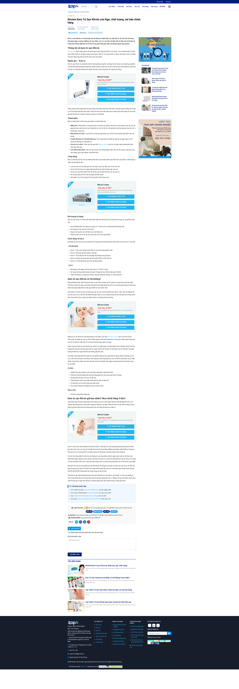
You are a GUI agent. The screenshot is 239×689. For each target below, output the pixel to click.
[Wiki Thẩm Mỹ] (155, 643)
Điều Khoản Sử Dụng (137, 629)
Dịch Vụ (137, 6)
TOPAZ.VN (83, 666)
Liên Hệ (98, 627)
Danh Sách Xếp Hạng (119, 638)
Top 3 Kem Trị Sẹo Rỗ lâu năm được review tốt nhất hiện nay (108, 602)
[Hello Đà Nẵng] (156, 641)
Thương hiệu (117, 635)
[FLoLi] (149, 643)
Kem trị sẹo (71, 51)
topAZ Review (73, 6)
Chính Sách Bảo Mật (137, 632)
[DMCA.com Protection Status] (115, 666)
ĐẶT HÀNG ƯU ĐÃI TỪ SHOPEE (116, 99)
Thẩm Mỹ (121, 6)
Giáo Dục (129, 6)
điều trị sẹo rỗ (103, 144)
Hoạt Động (99, 639)
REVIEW (162, 6)
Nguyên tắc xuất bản (119, 644)
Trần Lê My (80, 29)
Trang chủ (70, 12)
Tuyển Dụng (99, 642)
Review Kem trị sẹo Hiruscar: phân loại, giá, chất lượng (106, 565)
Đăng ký (168, 1)
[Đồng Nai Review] (168, 641)
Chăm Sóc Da (77, 12)
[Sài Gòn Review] (162, 641)
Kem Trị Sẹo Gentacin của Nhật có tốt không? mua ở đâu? (107, 578)
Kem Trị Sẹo (85, 12)
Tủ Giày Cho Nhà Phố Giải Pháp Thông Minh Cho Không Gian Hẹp (159, 89)
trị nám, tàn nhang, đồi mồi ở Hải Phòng (89, 499)
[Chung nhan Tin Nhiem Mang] (103, 666)
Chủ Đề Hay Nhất (118, 632)
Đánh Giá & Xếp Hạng (137, 626)
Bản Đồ (74, 647)
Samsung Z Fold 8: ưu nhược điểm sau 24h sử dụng (159, 80)
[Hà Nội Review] (150, 641)
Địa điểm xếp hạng (118, 641)
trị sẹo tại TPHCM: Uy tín (91, 490)
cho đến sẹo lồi (113, 337)
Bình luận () (83, 32)
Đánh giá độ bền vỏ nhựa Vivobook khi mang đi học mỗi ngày (160, 98)
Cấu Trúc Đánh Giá (101, 636)
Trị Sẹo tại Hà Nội (92, 493)
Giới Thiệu (98, 624)
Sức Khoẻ (112, 6)
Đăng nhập (160, 1)
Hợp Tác (98, 630)
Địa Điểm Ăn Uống (118, 629)
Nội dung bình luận (74, 536)
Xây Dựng (154, 6)
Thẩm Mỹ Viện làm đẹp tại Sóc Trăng (85, 496)
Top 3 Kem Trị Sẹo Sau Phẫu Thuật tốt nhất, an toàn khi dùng (108, 590)
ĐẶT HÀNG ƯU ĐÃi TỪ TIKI (117, 88)
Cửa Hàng (145, 6)
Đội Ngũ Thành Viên (101, 633)
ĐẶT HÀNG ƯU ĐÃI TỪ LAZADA (116, 94)
